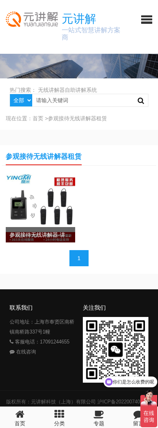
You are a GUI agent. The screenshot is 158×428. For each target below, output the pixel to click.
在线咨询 (25, 352)
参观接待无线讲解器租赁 (77, 118)
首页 (38, 118)
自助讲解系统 (81, 90)
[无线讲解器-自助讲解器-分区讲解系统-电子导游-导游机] (29, 19)
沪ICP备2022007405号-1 (124, 402)
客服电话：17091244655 (41, 342)
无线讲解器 (51, 90)
